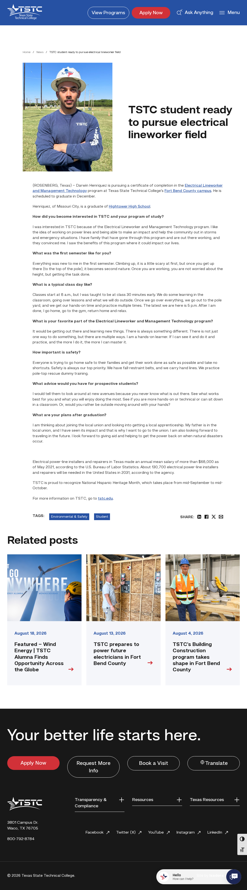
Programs (108, 13)
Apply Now (151, 13)
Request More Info (93, 767)
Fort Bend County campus (188, 191)
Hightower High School (129, 207)
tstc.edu (105, 499)
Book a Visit (153, 763)
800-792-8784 (20, 839)
